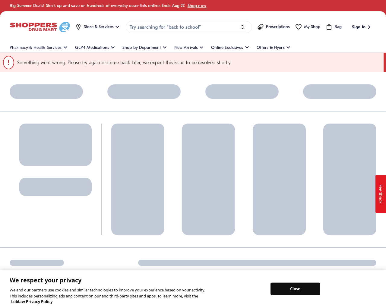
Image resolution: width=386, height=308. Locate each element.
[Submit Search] (242, 27)
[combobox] (189, 27)
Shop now (197, 5)
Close (295, 288)
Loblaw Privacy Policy (31, 301)
